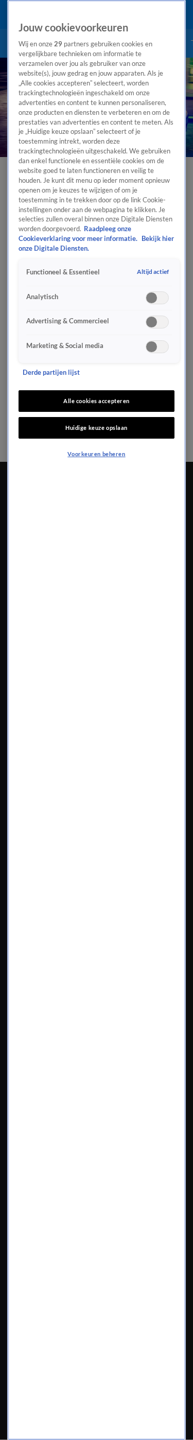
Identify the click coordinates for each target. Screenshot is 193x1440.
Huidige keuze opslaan (96, 427)
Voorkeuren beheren (96, 453)
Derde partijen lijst (51, 372)
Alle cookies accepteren (96, 400)
